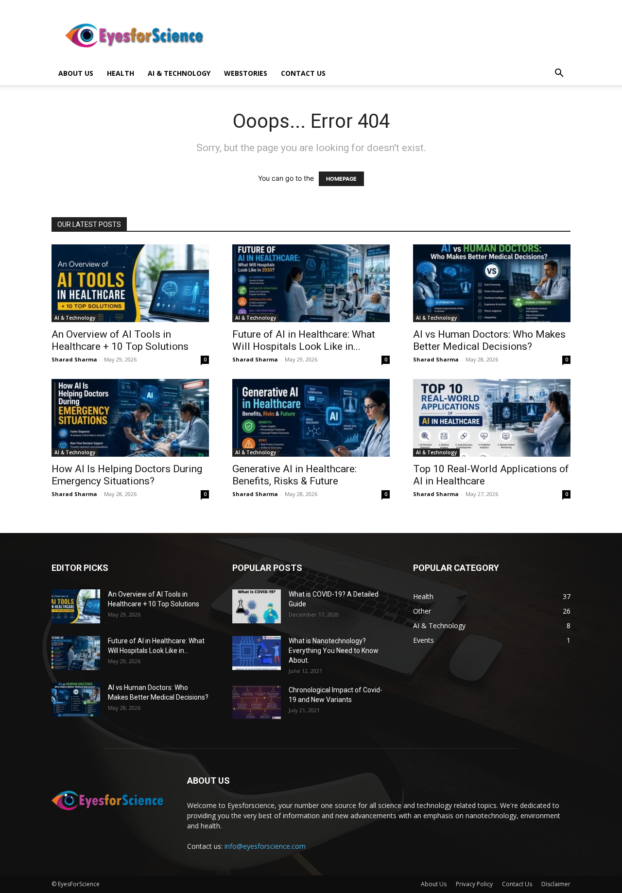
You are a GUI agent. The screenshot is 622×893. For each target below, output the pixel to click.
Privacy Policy (474, 884)
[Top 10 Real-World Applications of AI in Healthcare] (491, 418)
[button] (558, 74)
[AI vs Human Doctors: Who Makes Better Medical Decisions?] (491, 283)
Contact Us (517, 884)
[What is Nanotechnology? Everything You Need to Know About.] (256, 653)
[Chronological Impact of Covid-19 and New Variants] (256, 702)
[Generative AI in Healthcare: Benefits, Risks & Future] (311, 418)
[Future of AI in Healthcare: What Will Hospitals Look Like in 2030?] (311, 283)
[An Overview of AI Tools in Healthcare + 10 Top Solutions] (130, 283)
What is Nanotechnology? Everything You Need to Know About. (334, 650)
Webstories (245, 73)
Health (120, 73)
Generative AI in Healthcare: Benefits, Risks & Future (294, 475)
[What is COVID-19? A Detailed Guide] (256, 606)
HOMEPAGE (341, 178)
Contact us (303, 73)
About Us (75, 73)
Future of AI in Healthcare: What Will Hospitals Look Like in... (303, 340)
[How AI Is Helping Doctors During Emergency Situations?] (130, 418)
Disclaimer (555, 884)
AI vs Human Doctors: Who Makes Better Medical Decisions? (489, 340)
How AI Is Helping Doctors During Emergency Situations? (127, 475)
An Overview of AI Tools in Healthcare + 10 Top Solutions (120, 340)
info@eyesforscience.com (265, 846)
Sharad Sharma (74, 359)
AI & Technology (179, 73)
